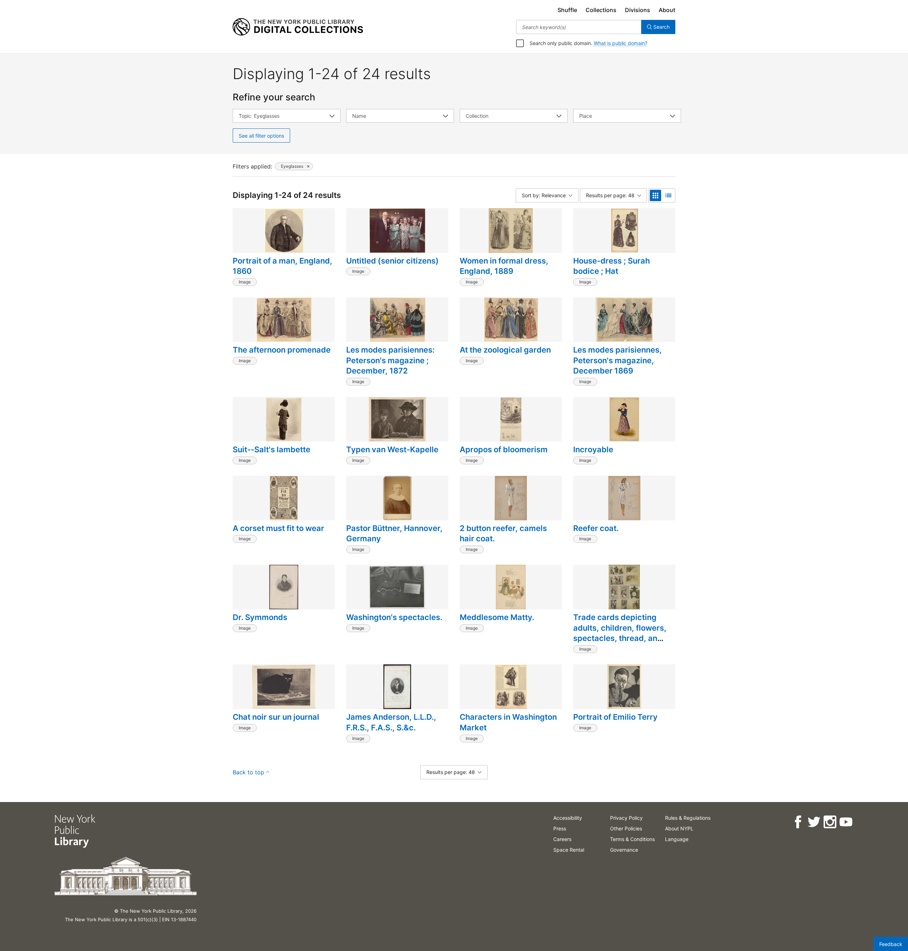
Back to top (248, 772)
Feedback (890, 944)
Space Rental (568, 850)
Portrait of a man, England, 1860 (282, 266)
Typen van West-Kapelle (392, 449)
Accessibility (567, 818)
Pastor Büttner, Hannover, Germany (394, 533)
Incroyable (593, 449)
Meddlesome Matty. (497, 617)
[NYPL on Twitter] (814, 822)
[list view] (668, 195)
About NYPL (679, 828)
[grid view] (655, 195)
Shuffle (567, 9)
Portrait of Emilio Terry (615, 716)
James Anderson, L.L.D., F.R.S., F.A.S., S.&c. (391, 722)
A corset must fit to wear (278, 528)
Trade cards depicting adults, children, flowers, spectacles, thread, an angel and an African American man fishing (619, 638)
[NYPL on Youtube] (846, 822)
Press (559, 828)
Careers (562, 839)
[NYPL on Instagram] (830, 822)
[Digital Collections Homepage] (298, 27)
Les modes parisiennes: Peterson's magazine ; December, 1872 (390, 360)
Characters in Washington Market (508, 722)
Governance (624, 850)
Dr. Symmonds (260, 617)
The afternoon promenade (282, 349)
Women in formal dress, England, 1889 (504, 266)
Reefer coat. (596, 528)
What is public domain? (620, 43)
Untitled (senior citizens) (392, 260)
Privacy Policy (626, 818)
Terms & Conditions (632, 839)
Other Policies (626, 828)
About (667, 9)
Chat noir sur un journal (276, 716)
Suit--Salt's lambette (271, 449)
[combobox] (578, 27)
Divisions (637, 9)
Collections (601, 9)
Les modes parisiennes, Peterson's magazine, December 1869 (617, 360)
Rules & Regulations (687, 818)
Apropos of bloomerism (504, 449)
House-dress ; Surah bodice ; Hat (611, 266)
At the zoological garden (505, 349)
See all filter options (261, 136)
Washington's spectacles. (394, 617)
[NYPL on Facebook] (798, 822)
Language (676, 839)
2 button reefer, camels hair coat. (503, 533)
